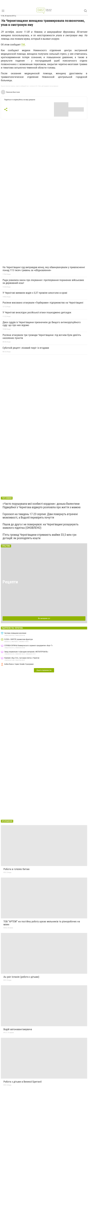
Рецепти (10, 581)
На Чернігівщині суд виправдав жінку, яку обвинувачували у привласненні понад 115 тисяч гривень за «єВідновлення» (44, 269)
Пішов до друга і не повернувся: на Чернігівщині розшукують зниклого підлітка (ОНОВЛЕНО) (40, 526)
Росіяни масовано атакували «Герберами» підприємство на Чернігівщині (43, 302)
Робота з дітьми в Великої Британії (22, 1081)
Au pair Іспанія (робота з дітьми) (21, 976)
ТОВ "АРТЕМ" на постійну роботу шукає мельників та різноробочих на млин (41, 923)
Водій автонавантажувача (17, 1029)
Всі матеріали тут (44, 618)
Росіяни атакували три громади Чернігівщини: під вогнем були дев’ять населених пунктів (42, 337)
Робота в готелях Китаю (16, 869)
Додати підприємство (44, 670)
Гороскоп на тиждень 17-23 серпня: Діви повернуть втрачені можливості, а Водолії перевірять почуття (40, 515)
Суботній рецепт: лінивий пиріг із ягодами (26, 347)
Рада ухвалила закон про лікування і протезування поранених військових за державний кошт (43, 282)
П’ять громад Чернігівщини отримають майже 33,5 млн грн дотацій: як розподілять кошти (39, 536)
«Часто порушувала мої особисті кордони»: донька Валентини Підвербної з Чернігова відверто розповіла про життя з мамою (42, 505)
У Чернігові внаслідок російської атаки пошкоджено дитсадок (37, 312)
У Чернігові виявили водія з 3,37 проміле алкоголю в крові (35, 292)
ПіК (23, 44)
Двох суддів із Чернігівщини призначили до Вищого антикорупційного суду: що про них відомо (42, 324)
